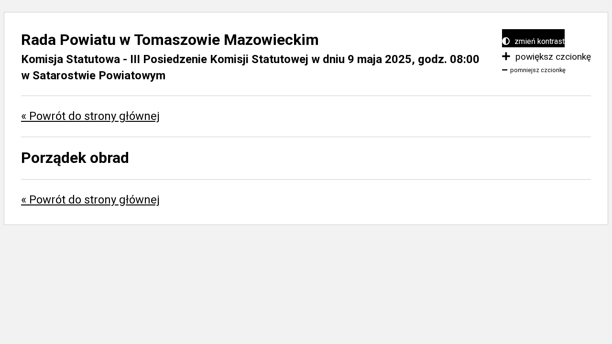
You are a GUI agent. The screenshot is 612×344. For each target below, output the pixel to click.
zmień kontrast (539, 41)
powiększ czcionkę (552, 56)
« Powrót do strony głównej (90, 116)
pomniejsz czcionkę (538, 70)
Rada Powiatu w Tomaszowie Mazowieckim (170, 40)
